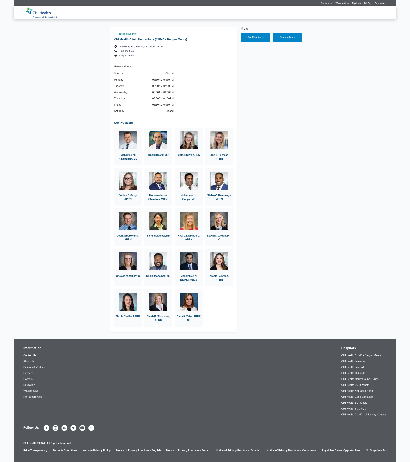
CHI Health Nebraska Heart (357, 391)
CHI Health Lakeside (353, 367)
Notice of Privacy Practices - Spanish (238, 450)
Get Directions (255, 37)
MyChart (356, 3)
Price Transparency (35, 450)
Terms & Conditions (65, 450)
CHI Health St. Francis (354, 402)
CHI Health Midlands (353, 373)
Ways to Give (342, 3)
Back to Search (127, 33)
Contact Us (326, 3)
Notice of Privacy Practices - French (188, 450)
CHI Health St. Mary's (353, 408)
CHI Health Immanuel (353, 361)
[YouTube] (82, 428)
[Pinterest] (91, 428)
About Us (28, 361)
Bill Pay (368, 3)
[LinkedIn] (64, 428)
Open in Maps (287, 37)
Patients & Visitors (34, 367)
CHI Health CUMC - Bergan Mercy (361, 355)
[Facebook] (46, 428)
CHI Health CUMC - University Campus (364, 414)
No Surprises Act (376, 450)
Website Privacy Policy (97, 450)
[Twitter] (73, 428)
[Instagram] (55, 428)
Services (28, 373)
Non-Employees (32, 396)
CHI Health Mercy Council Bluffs (359, 379)
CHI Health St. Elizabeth (355, 385)
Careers (28, 379)
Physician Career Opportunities (341, 450)
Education (380, 3)
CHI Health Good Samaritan (357, 396)
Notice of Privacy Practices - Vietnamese (291, 450)
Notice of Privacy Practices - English (138, 450)
